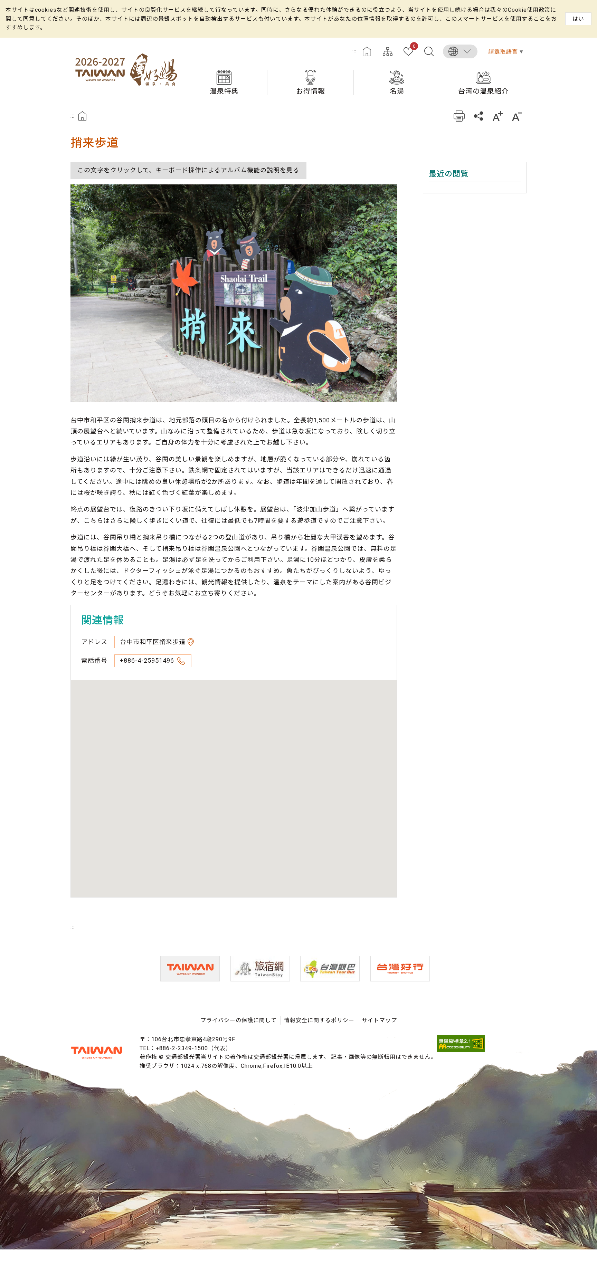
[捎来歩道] (233, 293)
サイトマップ (388, 51)
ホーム (367, 51)
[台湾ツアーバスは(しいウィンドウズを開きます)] (330, 968)
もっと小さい (517, 116)
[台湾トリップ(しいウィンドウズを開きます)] (400, 968)
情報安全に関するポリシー (319, 1020)
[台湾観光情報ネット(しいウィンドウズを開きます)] (190, 968)
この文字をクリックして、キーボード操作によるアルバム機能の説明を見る (188, 170)
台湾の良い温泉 (125, 68)
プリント (459, 116)
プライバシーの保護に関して (238, 1020)
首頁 (82, 116)
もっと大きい (497, 116)
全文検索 (429, 51)
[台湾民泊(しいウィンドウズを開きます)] (260, 968)
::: (354, 51)
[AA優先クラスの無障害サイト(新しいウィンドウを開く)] (461, 1050)
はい (578, 19)
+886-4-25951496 (148, 660)
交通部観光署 (96, 1053)
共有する (478, 116)
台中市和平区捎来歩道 (153, 641)
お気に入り (414, 47)
